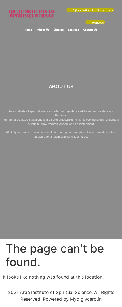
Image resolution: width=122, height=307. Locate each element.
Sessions (73, 29)
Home (28, 29)
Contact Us (90, 29)
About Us (43, 29)
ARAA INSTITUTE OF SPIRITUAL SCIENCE (32, 14)
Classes (59, 29)
